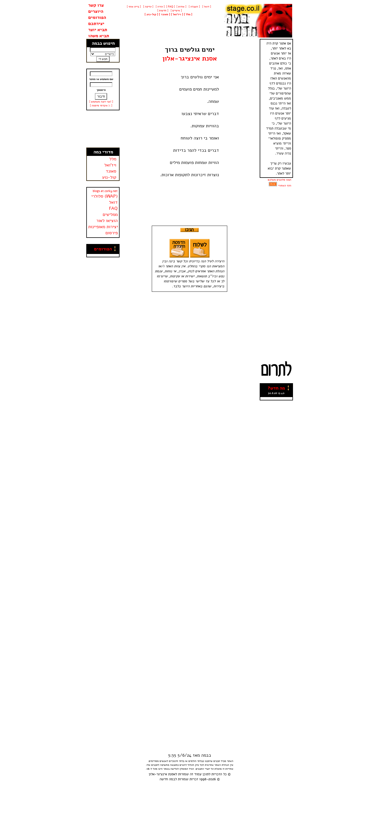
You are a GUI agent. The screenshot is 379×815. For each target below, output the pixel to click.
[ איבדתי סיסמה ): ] (101, 106)
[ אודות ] (181, 7)
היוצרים (95, 11)
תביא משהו (98, 36)
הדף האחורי (284, 186)
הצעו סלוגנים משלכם (279, 180)
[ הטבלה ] (194, 7)
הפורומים (97, 17)
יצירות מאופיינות (103, 227)
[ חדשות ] (162, 11)
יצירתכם (96, 24)
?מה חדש (276, 388)
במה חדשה (167, 779)
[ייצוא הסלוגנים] (273, 186)
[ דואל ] (206, 7)
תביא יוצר (97, 30)
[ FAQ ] (170, 7)
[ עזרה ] (160, 7)
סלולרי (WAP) (104, 196)
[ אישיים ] (176, 11)
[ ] (151, 14)
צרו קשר (96, 5)
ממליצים (110, 214)
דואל (113, 202)
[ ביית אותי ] (134, 7)
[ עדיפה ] (147, 7)
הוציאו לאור (107, 221)
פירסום (111, 233)
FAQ (113, 208)
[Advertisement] (103, 128)
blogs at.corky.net (105, 191)
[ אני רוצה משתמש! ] (101, 102)
